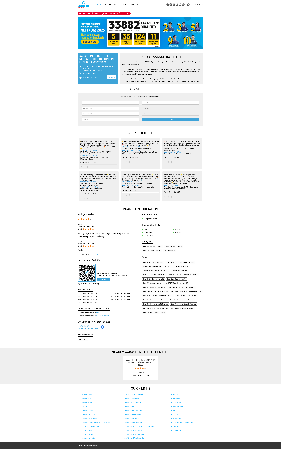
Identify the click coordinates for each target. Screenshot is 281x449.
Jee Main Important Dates (91, 426)
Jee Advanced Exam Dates (133, 430)
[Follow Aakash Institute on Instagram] (177, 4)
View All (96, 254)
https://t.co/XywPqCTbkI (172, 152)
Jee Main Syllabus (88, 434)
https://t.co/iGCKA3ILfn (172, 185)
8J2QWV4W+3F (83, 326)
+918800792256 (89, 73)
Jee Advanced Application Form (135, 438)
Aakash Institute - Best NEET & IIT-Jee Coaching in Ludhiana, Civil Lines (140, 362)
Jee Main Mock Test (89, 414)
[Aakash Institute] (84, 4)
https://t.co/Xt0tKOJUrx (88, 150)
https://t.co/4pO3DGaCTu (89, 187)
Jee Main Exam (87, 410)
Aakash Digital (87, 402)
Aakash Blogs (87, 398)
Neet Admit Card (175, 418)
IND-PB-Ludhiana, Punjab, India (89, 328)
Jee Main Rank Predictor (132, 402)
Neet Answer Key (175, 402)
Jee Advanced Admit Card (133, 410)
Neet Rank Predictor (176, 406)
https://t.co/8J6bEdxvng (130, 185)
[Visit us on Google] (170, 4)
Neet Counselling (175, 430)
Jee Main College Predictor (133, 398)
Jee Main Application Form (133, 394)
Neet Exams (173, 394)
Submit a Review (85, 254)
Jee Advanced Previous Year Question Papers (139, 426)
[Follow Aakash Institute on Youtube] (180, 4)
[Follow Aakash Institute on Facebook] (167, 4)
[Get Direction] (102, 328)
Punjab (97, 13)
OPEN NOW (111, 77)
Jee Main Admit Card (89, 438)
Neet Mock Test (174, 398)
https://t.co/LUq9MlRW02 (131, 150)
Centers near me (84, 13)
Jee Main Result (87, 430)
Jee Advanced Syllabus (132, 418)
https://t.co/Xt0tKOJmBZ (131, 147)
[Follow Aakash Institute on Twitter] (174, 4)
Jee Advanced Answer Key (133, 422)
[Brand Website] (183, 4)
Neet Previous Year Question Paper (181, 422)
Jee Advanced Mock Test (132, 414)
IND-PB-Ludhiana (111, 13)
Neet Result (173, 410)
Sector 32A (82, 339)
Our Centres (86, 406)
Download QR (103, 279)
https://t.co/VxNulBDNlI (88, 156)
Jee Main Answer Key (89, 418)
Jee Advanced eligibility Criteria (135, 434)
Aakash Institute (87, 394)
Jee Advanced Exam (131, 406)
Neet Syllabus (174, 426)
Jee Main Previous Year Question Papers (96, 422)
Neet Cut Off (173, 414)
